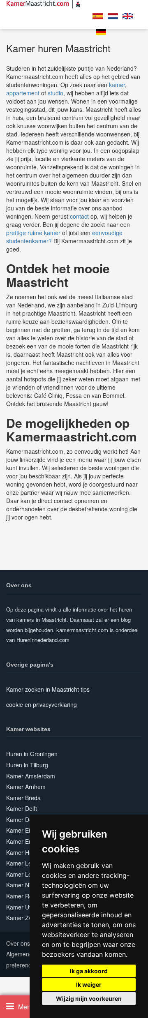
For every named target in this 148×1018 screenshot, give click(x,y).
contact (79, 216)
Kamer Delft (21, 808)
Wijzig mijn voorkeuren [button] (89, 998)
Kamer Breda (23, 798)
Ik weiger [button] (89, 984)
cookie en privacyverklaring (41, 704)
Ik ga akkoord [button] (89, 970)
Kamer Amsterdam (30, 776)
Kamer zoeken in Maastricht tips (48, 689)
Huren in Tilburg (27, 765)
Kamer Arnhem (26, 787)
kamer (117, 85)
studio (55, 93)
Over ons (18, 943)
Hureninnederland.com (42, 640)
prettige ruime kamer (33, 233)
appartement (22, 93)
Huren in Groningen (32, 754)
